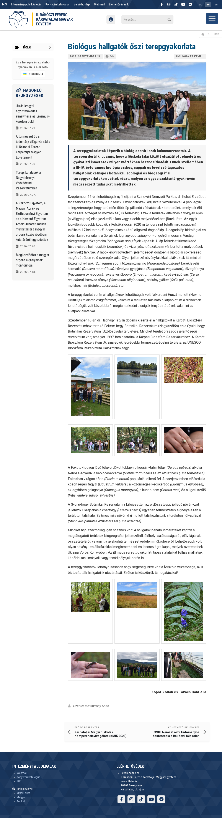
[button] (90, 386)
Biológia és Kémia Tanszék (190, 56)
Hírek (216, 34)
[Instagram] (169, 4)
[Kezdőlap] (204, 34)
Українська (23, 793)
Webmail (99, 4)
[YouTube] (183, 4)
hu (208, 4)
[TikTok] (176, 4)
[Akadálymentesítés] (110, 19)
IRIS (4, 4)
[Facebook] (162, 4)
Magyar (21, 797)
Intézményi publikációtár (26, 4)
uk (200, 4)
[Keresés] (169, 19)
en (215, 4)
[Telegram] (190, 4)
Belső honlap (82, 4)
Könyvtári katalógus (58, 4)
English (21, 801)
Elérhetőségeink (119, 4)
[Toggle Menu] (212, 18)
